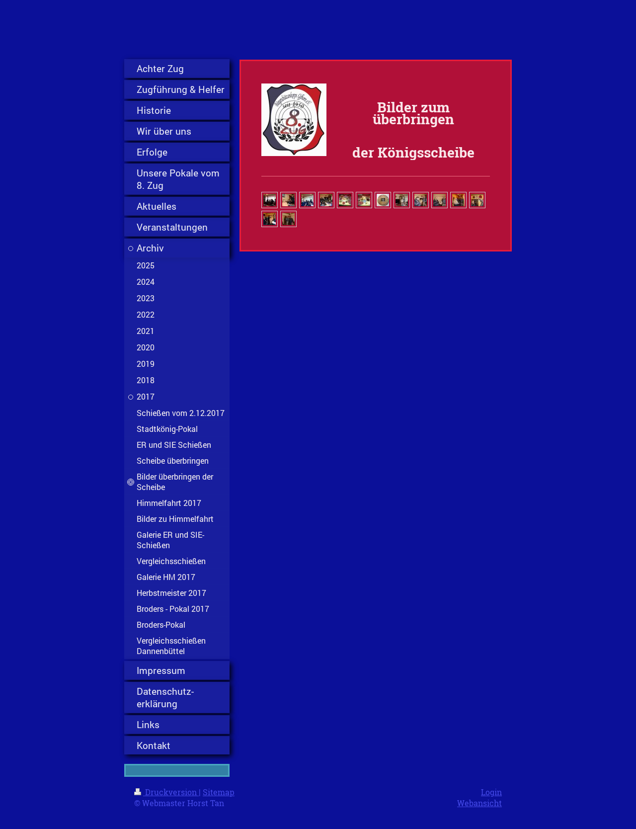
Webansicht (479, 803)
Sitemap (219, 792)
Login (491, 792)
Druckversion (171, 792)
